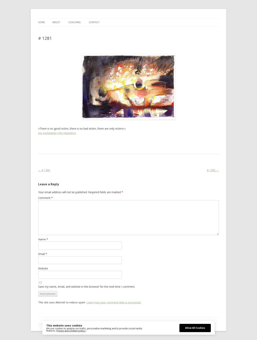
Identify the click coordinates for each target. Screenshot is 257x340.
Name (43, 239)
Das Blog (72, 142)
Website (43, 268)
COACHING (74, 22)
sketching (161, 142)
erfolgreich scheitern (113, 142)
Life (128, 142)
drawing (95, 142)
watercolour (188, 142)
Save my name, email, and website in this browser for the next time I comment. (86, 286)
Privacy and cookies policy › (71, 330)
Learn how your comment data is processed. (114, 302)
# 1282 (213, 170)
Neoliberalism (147, 142)
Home (41, 22)
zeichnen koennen (207, 142)
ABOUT (56, 22)
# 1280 (44, 170)
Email (42, 254)
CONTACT (94, 22)
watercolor (174, 142)
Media (134, 142)
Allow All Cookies (195, 327)
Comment (45, 198)
